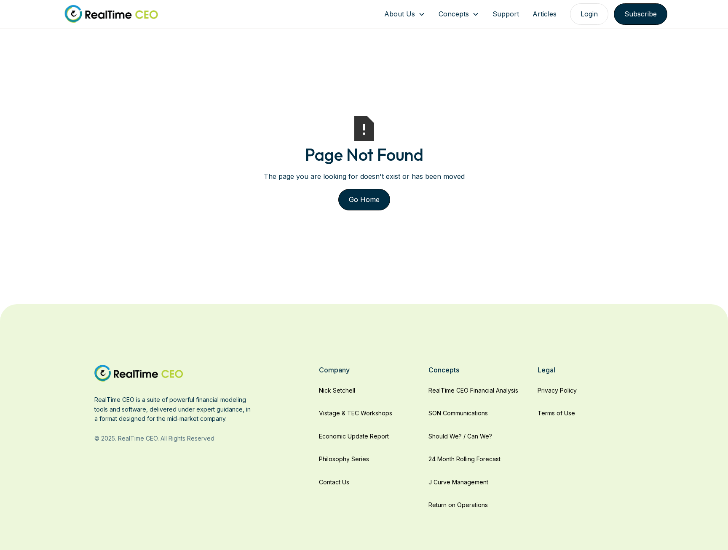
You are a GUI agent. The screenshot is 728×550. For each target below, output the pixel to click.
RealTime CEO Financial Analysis (473, 390)
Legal (546, 370)
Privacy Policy (557, 390)
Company (334, 370)
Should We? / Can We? (460, 436)
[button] (404, 14)
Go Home (364, 199)
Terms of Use (556, 413)
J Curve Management (458, 482)
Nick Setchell (337, 390)
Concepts (454, 14)
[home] (111, 14)
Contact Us (334, 482)
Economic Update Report (354, 436)
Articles (545, 14)
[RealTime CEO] (138, 373)
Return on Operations (458, 504)
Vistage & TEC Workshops (355, 413)
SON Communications (458, 413)
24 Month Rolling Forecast (464, 458)
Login (589, 14)
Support (505, 14)
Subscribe (640, 14)
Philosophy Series (344, 458)
